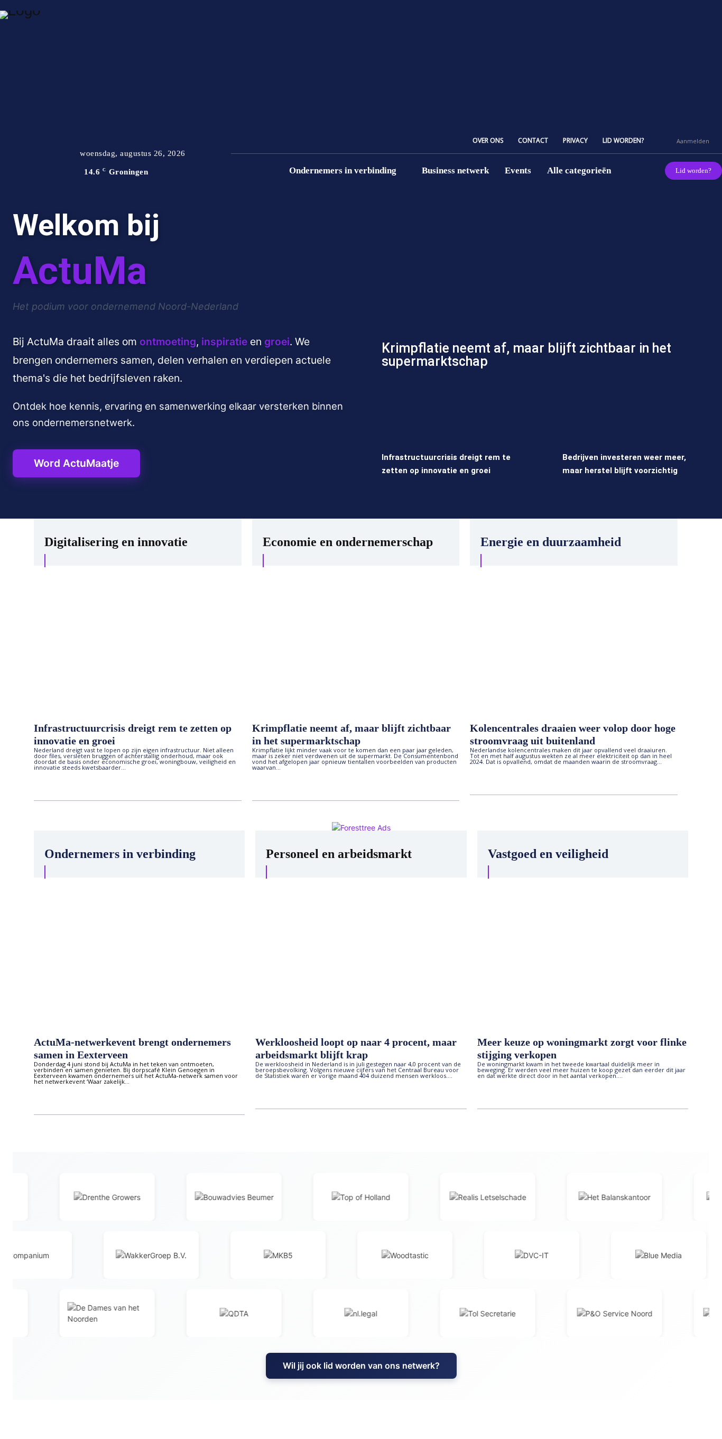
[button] (664, 140)
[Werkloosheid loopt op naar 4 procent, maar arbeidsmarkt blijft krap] (360, 952)
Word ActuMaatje (76, 463)
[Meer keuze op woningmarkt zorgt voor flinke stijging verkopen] (582, 952)
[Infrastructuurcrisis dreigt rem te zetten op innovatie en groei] (451, 448)
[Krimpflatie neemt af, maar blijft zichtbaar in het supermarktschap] (541, 293)
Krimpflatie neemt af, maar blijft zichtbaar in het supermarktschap (526, 354)
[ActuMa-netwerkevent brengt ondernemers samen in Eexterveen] (139, 952)
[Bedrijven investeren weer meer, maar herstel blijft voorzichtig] (632, 448)
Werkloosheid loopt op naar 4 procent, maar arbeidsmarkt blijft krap (356, 1048)
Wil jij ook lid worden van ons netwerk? (361, 1365)
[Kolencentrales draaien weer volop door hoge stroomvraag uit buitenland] (574, 638)
